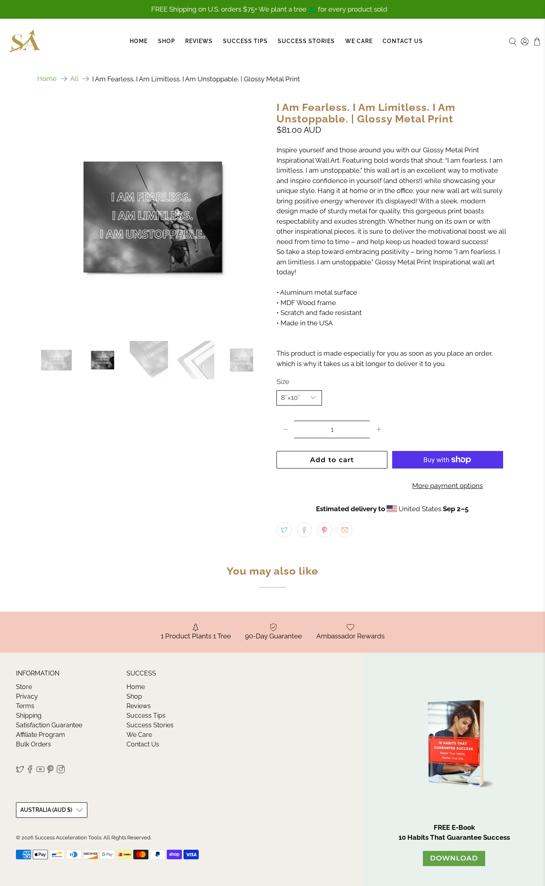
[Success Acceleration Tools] (25, 41)
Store (24, 687)
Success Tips (245, 41)
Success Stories (306, 41)
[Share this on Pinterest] (324, 530)
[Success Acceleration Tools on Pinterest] (50, 771)
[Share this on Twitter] (284, 530)
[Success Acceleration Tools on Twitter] (20, 771)
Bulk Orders (33, 744)
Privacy (27, 696)
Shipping (28, 715)
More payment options (447, 486)
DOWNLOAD (454, 858)
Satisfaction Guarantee (49, 725)
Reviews (199, 41)
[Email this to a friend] (344, 530)
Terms (25, 706)
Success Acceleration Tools (68, 837)
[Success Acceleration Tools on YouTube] (40, 771)
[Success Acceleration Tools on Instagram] (61, 771)
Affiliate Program (40, 734)
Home (139, 41)
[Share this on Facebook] (304, 530)
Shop (166, 41)
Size (282, 382)
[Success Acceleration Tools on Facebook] (30, 771)
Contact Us (403, 41)
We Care (359, 41)
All (74, 78)
